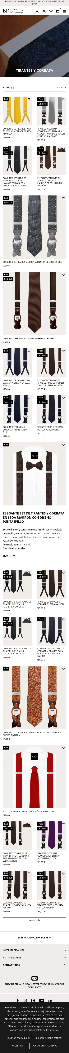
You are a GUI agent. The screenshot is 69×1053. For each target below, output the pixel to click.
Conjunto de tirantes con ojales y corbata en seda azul (16, 383)
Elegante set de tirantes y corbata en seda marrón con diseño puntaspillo (33, 518)
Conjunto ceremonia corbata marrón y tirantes (28, 338)
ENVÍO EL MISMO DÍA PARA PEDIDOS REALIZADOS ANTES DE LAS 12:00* (34, 3)
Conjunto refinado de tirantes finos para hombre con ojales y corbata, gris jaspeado (15, 182)
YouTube (41, 1000)
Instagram (25, 1000)
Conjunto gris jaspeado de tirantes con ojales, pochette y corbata (17, 604)
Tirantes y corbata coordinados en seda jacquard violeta (48, 856)
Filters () (8, 88)
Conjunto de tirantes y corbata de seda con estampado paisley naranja (32, 734)
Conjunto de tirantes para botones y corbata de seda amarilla (17, 131)
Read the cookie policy (18, 1038)
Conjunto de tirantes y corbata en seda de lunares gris (32, 262)
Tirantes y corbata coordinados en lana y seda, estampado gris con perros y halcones (51, 132)
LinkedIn (50, 1000)
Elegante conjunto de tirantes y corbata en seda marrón (17, 905)
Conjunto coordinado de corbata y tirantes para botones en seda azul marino (50, 652)
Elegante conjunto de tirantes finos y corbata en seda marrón (50, 905)
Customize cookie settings (48, 1038)
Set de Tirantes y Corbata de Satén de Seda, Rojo (28, 812)
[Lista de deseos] (51, 11)
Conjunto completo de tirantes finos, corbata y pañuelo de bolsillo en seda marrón (16, 857)
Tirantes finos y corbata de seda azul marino (50, 428)
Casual (60, 88)
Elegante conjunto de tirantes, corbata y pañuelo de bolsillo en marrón (49, 182)
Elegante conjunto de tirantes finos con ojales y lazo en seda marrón (50, 383)
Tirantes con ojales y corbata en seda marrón (50, 603)
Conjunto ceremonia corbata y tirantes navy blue (16, 430)
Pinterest (33, 1000)
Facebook (18, 1000)
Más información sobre (33, 938)
